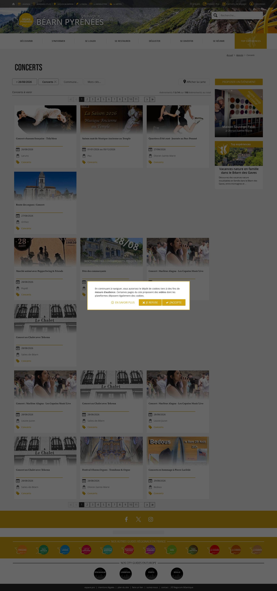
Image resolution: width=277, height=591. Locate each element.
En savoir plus (125, 302)
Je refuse (152, 302)
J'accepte (176, 302)
